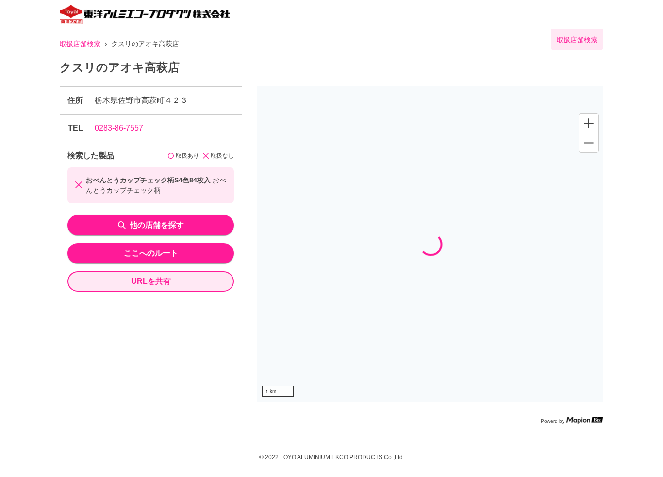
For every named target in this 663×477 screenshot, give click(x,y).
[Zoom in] (588, 123)
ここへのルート (151, 253)
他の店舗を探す (157, 225)
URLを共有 (151, 281)
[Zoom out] (588, 142)
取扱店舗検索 (80, 44)
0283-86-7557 (119, 128)
